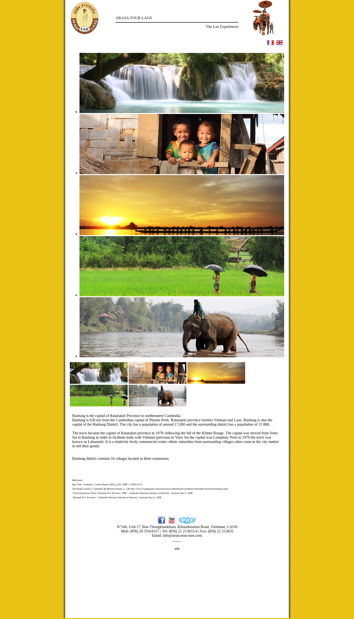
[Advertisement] (177, 584)
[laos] (99, 382)
